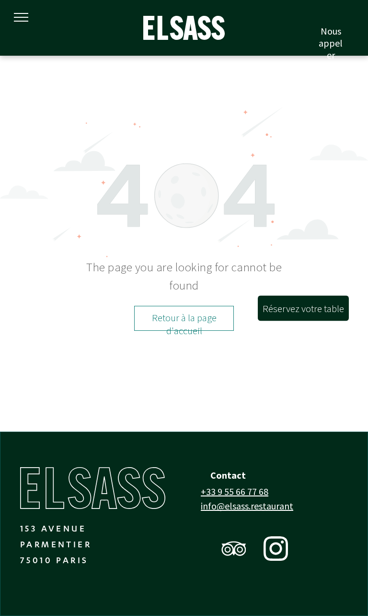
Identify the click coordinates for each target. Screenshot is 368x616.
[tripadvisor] (233, 549)
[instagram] (275, 549)
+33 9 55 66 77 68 (234, 491)
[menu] (21, 17)
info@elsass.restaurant (247, 506)
